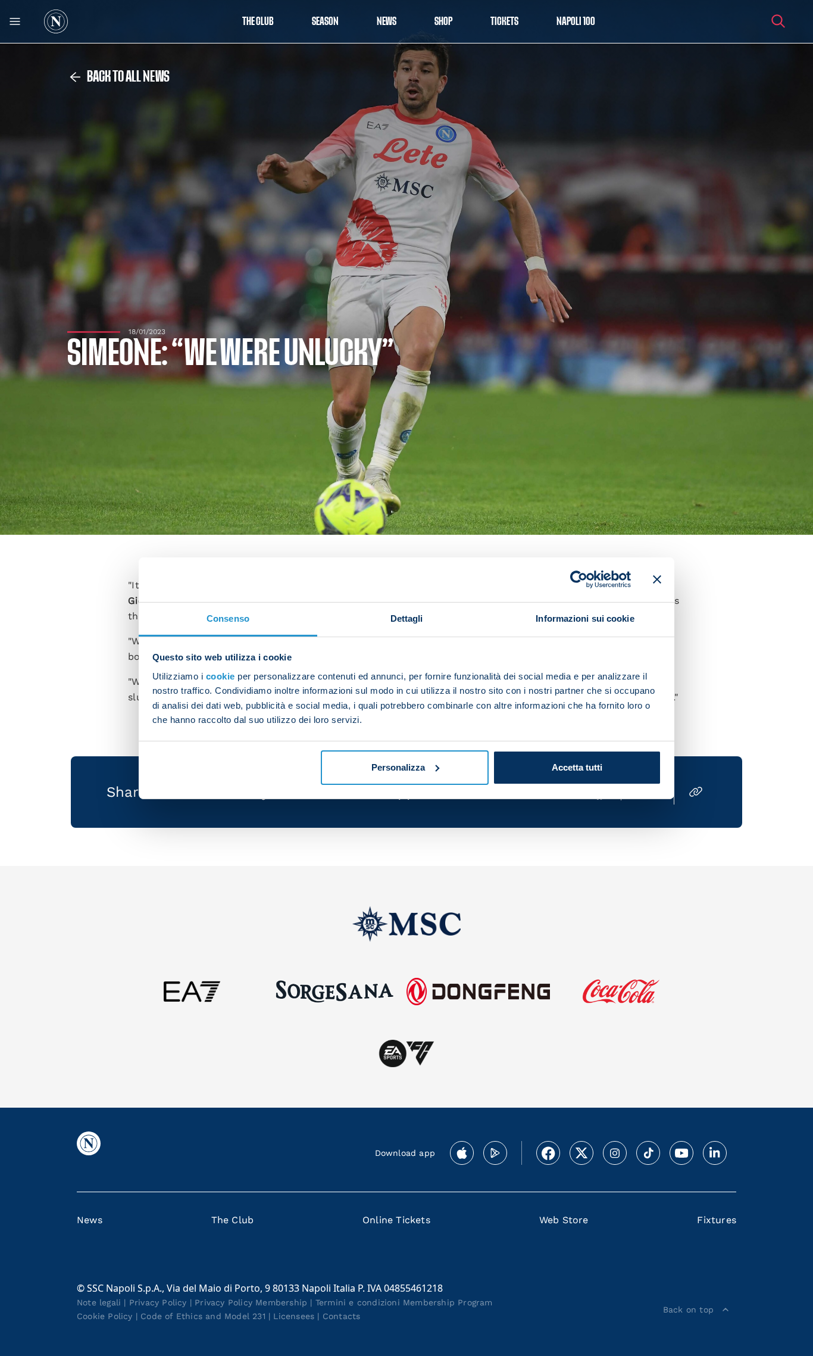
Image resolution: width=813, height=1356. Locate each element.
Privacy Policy (158, 1302)
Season (325, 22)
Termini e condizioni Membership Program (404, 1302)
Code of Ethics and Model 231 (202, 1316)
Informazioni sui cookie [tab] (585, 618)
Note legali (99, 1302)
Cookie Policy (105, 1316)
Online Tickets (396, 1220)
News (89, 1220)
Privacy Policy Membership (251, 1302)
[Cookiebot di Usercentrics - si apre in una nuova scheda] (579, 579)
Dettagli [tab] (406, 618)
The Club (232, 1220)
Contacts (342, 1316)
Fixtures (716, 1220)
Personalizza (398, 767)
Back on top (688, 1309)
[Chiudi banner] (657, 579)
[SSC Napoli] (56, 21)
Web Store (564, 1220)
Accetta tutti (577, 767)
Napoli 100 (575, 22)
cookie (220, 676)
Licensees (293, 1316)
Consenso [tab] (228, 618)
